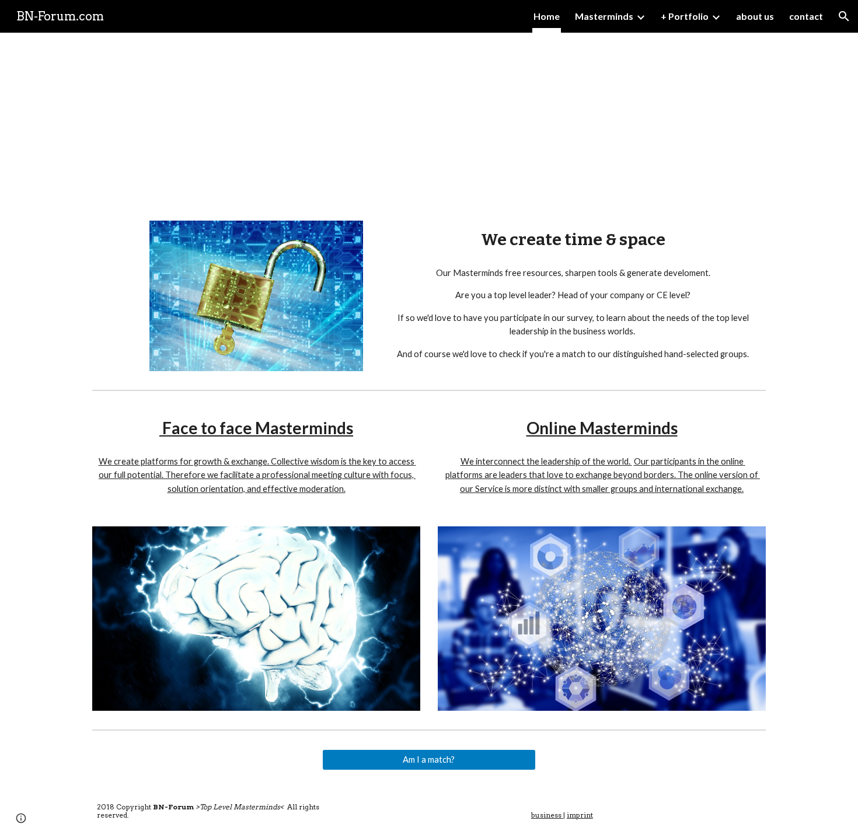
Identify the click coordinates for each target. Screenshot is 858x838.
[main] (429, 119)
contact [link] (806, 16)
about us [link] (755, 16)
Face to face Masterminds (256, 428)
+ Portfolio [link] (685, 16)
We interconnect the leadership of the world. (546, 461)
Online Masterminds (602, 428)
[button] (844, 16)
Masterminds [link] (604, 16)
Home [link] (546, 16)
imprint (580, 815)
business (547, 815)
